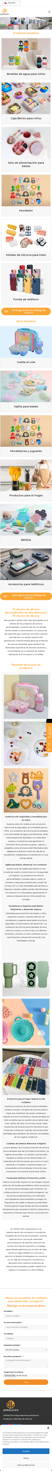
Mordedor (26, 210)
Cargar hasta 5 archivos (13, 1372)
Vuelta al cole (26, 362)
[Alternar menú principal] (49, 11)
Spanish (11, 3)
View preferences (26, 1465)
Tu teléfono (8, 1334)
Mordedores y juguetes (26, 451)
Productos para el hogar (26, 495)
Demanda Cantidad (12, 1345)
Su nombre (8, 1311)
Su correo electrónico (13, 1322)
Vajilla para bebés (26, 406)
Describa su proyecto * (13, 1356)
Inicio (20, 24)
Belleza (26, 539)
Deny (26, 1458)
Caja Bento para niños (26, 118)
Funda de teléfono (26, 299)
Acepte (26, 1451)
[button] (48, 1428)
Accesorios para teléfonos (26, 584)
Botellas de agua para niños (26, 73)
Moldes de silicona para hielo (26, 254)
